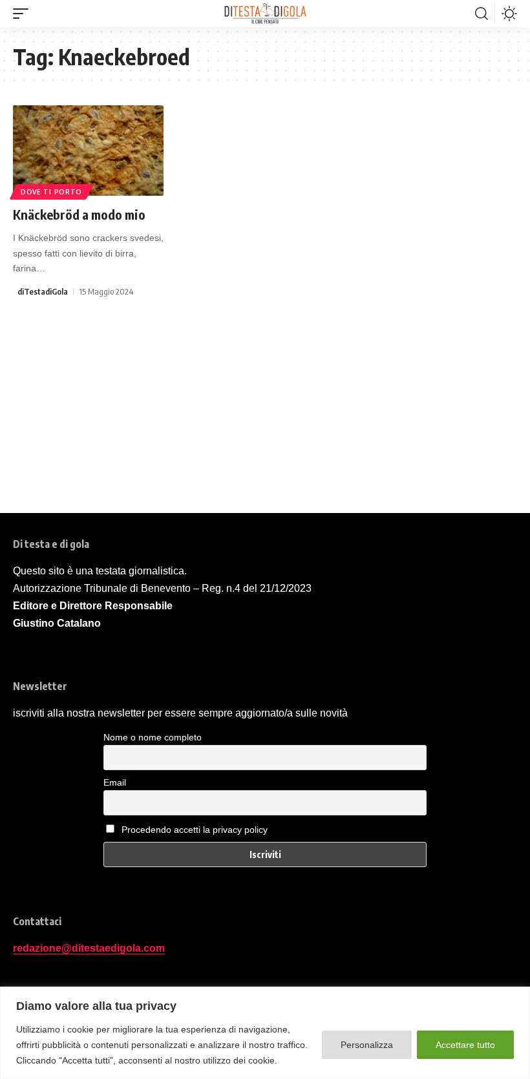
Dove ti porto (51, 192)
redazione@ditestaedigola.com (89, 948)
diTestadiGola (42, 291)
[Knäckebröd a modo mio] (88, 150)
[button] (24, 13)
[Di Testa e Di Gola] (265, 13)
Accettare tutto (465, 1045)
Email (114, 782)
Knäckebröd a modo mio (79, 214)
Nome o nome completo (152, 737)
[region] (265, 1033)
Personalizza (367, 1045)
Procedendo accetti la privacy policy (195, 829)
